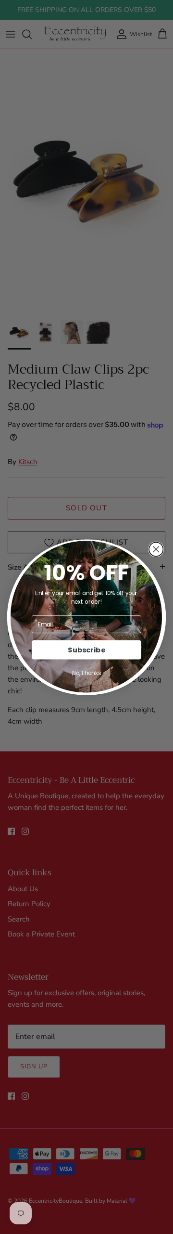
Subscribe (86, 650)
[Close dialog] (156, 549)
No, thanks (86, 673)
